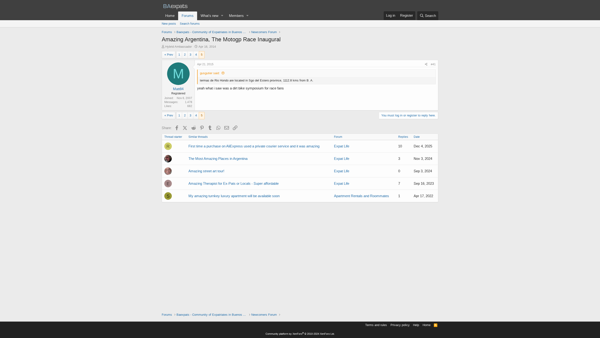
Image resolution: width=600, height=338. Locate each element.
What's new (209, 15)
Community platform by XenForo (300, 334)
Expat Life (341, 146)
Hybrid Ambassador (178, 47)
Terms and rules (376, 325)
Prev (170, 55)
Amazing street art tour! (206, 171)
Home (170, 15)
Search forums (190, 24)
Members (236, 15)
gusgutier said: (210, 73)
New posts (169, 24)
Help (416, 325)
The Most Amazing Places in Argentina (218, 158)
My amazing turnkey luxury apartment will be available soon (234, 196)
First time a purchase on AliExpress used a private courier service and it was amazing (253, 146)
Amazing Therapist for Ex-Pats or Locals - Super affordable (233, 183)
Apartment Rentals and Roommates (361, 196)
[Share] (426, 64)
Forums (188, 15)
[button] (222, 16)
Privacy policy (400, 325)
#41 (433, 64)
